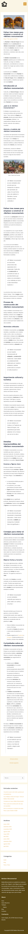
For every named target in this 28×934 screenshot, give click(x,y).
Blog (2, 909)
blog (5, 39)
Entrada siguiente (14, 763)
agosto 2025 (7, 831)
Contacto (3, 911)
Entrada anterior (14, 759)
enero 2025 (6, 839)
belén (5, 860)
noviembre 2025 (8, 829)
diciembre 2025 (7, 826)
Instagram (9, 637)
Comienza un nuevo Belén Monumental (13, 801)
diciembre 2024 (7, 841)
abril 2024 (6, 846)
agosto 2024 (7, 844)
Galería (4, 907)
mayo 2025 (6, 834)
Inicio (2, 901)
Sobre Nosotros (5, 903)
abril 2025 (6, 836)
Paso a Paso (7, 865)
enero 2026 (6, 824)
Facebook (20, 635)
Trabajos (3, 905)
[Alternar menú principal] (25, 3)
